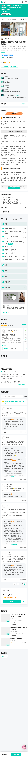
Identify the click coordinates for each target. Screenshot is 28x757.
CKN (7, 505)
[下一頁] (24, 584)
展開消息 (24, 104)
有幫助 (6, 348)
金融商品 (14, 19)
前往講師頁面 (21, 384)
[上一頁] (14, 584)
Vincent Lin (9, 408)
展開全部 (14, 188)
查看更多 (13, 476)
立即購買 (16, 754)
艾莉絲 (7, 437)
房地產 (4, 656)
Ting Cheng (9, 552)
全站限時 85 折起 (5, 14)
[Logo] (23, 24)
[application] (14, 29)
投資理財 (9, 19)
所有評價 (24, 324)
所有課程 (3, 19)
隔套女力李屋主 (7, 419)
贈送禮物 (15, 66)
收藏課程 (6, 66)
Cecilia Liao (9, 484)
